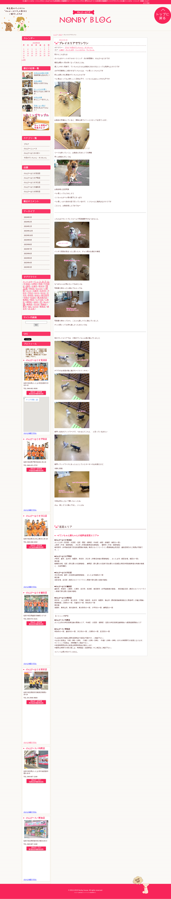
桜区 (32, 300)
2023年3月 (28, 267)
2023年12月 (28, 231)
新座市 (37, 295)
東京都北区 (42, 297)
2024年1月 (28, 226)
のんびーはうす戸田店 (32, 178)
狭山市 (46, 302)
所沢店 (43, 293)
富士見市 (39, 289)
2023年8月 (28, 244)
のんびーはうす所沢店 (32, 191)
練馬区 (30, 304)
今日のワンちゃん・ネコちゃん (35, 158)
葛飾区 (44, 304)
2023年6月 (28, 253)
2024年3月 (28, 217)
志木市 (43, 291)
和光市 (41, 286)
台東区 (34, 286)
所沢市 (36, 293)
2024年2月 (28, 222)
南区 (28, 286)
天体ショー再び (39, 106)
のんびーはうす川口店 (32, 182)
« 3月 (24, 60)
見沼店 (35, 307)
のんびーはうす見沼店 (32, 173)
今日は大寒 (38, 97)
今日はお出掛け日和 (41, 73)
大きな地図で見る (30, 433)
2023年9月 (28, 240)
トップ (55, 34)
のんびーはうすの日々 (32, 153)
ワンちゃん (90, 50)
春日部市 (45, 295)
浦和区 (29, 302)
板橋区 (26, 300)
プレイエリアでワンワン (74, 43)
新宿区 (31, 295)
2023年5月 (28, 258)
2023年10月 (28, 235)
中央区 (27, 284)
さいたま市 (27, 282)
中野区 (34, 284)
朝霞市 (26, 298)
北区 (40, 284)
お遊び (61, 50)
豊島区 (43, 307)
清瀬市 (35, 302)
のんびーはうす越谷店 (32, 187)
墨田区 (32, 289)
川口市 (28, 291)
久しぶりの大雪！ (40, 89)
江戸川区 (40, 300)
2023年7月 (28, 249)
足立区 (31, 309)
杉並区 (33, 297)
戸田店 (30, 293)
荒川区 (37, 304)
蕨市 (25, 306)
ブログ (26, 144)
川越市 (35, 291)
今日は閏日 (38, 81)
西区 (30, 307)
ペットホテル (42, 281)
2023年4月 (28, 263)
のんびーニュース (30, 149)
